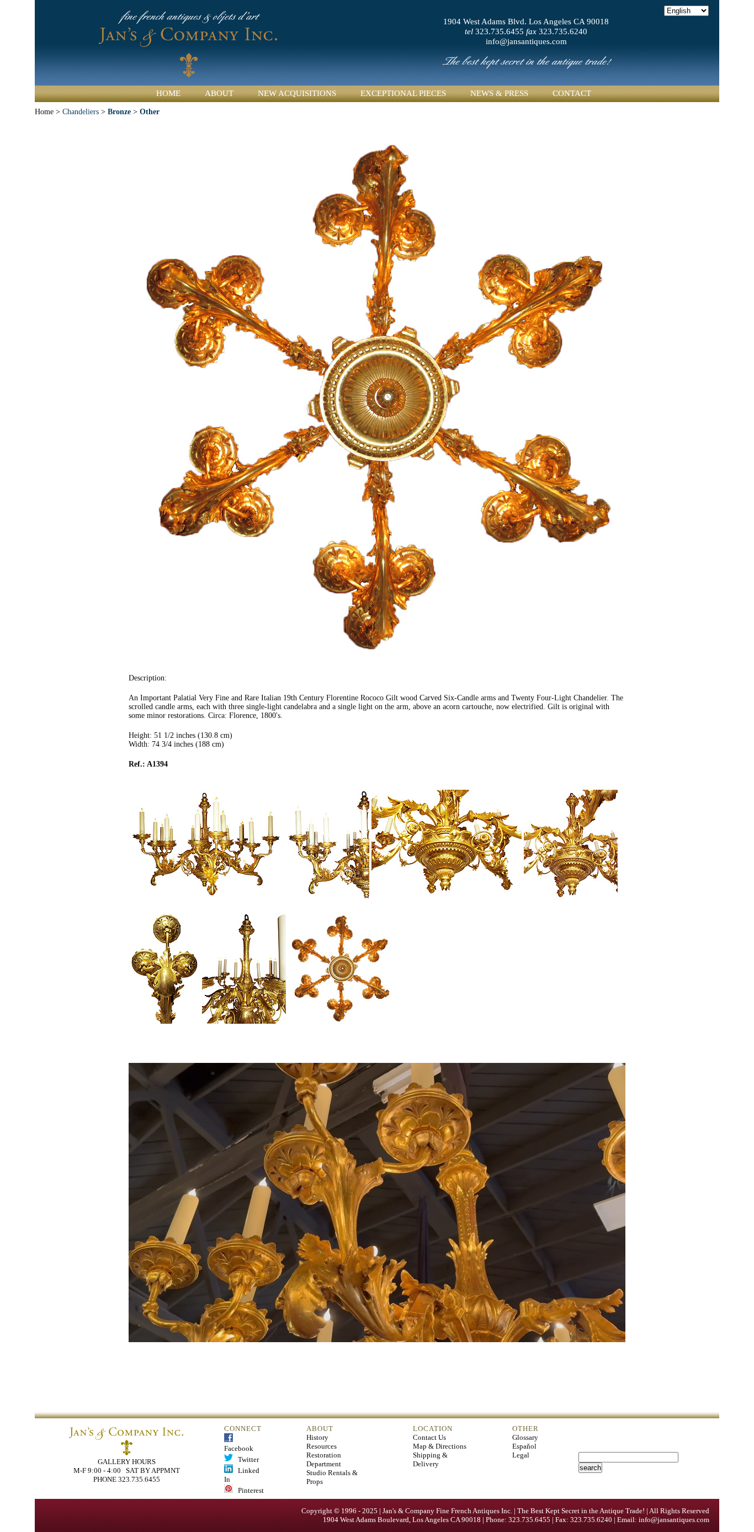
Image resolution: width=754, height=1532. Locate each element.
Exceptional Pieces (403, 93)
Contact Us (429, 1437)
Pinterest (248, 1490)
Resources (321, 1446)
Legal (520, 1455)
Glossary (525, 1437)
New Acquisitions (297, 93)
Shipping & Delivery (430, 1459)
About (219, 93)
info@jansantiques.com (526, 41)
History (317, 1437)
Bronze (119, 112)
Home (168, 93)
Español (524, 1446)
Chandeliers (80, 112)
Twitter (246, 1459)
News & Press (499, 93)
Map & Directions (439, 1446)
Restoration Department (323, 1459)
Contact (572, 93)
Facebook (238, 1444)
